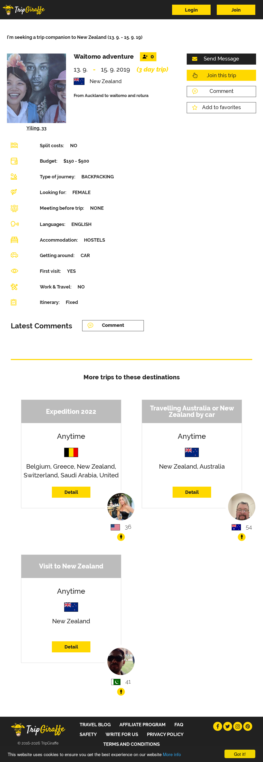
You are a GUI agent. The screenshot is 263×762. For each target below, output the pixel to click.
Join (236, 10)
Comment (221, 91)
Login (191, 10)
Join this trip (221, 75)
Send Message (221, 59)
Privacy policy (165, 734)
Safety (88, 734)
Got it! (240, 754)
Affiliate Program (142, 724)
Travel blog (95, 724)
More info (172, 754)
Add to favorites (221, 107)
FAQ (178, 724)
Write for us (122, 734)
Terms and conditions (131, 744)
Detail (71, 492)
